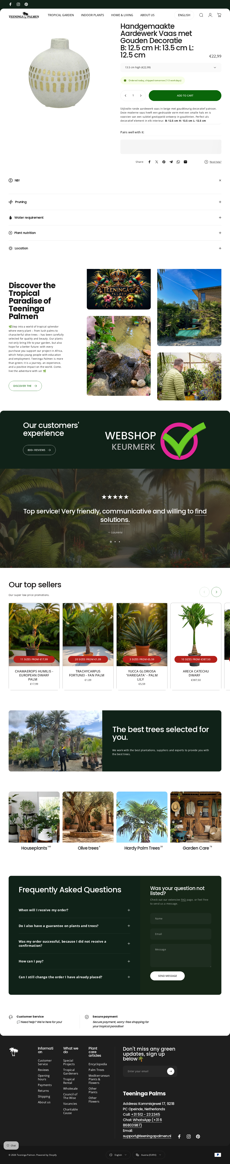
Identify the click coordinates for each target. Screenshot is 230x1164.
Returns (43, 1090)
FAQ (183, 899)
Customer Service (45, 1062)
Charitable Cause (70, 1111)
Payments (45, 1085)
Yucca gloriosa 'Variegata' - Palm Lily (142, 675)
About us (44, 1102)
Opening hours (44, 1077)
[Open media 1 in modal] (59, 73)
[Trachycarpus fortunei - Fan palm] (88, 634)
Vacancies (70, 1103)
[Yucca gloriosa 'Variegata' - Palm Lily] (142, 634)
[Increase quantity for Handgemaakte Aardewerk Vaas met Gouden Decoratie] (141, 95)
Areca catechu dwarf (196, 673)
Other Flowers (94, 1099)
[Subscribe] (170, 1071)
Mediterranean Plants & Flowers (99, 1079)
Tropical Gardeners (70, 1071)
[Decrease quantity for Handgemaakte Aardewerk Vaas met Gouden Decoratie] (125, 95)
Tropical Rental (69, 1081)
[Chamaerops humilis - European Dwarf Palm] (34, 634)
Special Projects (69, 1062)
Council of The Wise (70, 1096)
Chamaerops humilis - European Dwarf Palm (34, 675)
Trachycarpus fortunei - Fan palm (88, 673)
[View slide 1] (111, 542)
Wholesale (70, 1088)
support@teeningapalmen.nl (147, 1135)
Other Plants (93, 1090)
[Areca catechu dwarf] (196, 634)
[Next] (216, 592)
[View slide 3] (119, 542)
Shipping (44, 1096)
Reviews (43, 1070)
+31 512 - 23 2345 (145, 1114)
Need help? (215, 162)
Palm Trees (96, 1070)
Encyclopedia (98, 1064)
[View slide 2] (115, 542)
